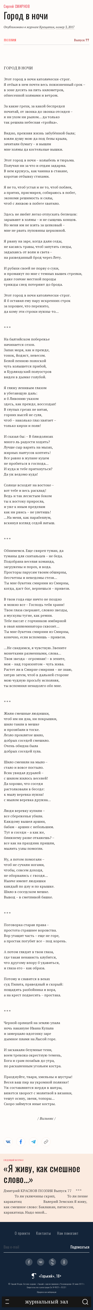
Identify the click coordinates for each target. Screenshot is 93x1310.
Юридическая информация (46, 1292)
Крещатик (46, 27)
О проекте (22, 1233)
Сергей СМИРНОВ (17, 6)
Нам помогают (67, 1233)
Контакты (43, 1233)
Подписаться (79, 1247)
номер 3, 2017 (65, 27)
